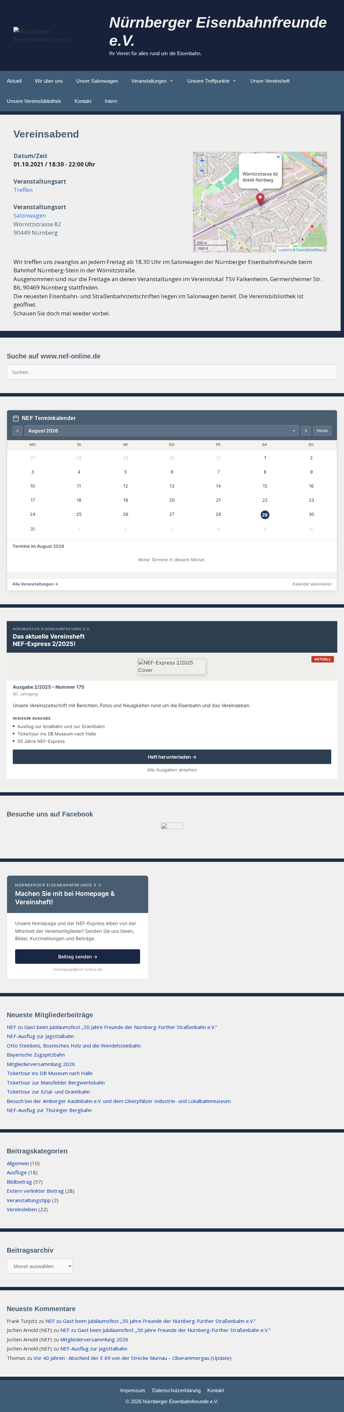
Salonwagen (29, 215)
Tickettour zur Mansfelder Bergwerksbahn (56, 1082)
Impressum (132, 1390)
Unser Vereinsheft (270, 81)
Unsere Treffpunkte (208, 81)
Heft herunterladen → (172, 757)
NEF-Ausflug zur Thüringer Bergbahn (49, 1110)
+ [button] (202, 160)
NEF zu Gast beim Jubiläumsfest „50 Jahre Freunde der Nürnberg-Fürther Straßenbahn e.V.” (112, 1027)
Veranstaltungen (149, 81)
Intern (111, 101)
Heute (322, 430)
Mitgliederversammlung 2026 (41, 1064)
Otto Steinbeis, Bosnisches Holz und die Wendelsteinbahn (74, 1045)
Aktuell (14, 81)
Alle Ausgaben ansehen (172, 769)
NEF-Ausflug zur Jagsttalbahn (40, 1036)
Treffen (23, 190)
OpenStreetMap (309, 249)
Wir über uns (49, 81)
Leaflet (284, 249)
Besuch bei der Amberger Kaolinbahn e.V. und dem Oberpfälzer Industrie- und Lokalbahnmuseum (119, 1101)
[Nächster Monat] (306, 431)
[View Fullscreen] (318, 161)
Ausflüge (17, 1172)
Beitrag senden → (77, 956)
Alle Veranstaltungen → (35, 583)
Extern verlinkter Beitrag (35, 1190)
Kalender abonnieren (312, 583)
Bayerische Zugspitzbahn (36, 1054)
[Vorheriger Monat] (17, 431)
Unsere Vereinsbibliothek (34, 101)
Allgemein (18, 1163)
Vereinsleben (22, 1209)
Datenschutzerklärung (176, 1390)
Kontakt (83, 101)
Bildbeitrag (19, 1181)
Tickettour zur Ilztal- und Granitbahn (48, 1091)
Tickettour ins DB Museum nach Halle (50, 1073)
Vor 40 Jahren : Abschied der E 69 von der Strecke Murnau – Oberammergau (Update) (132, 1357)
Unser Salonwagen (97, 81)
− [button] (202, 170)
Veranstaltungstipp (29, 1200)
